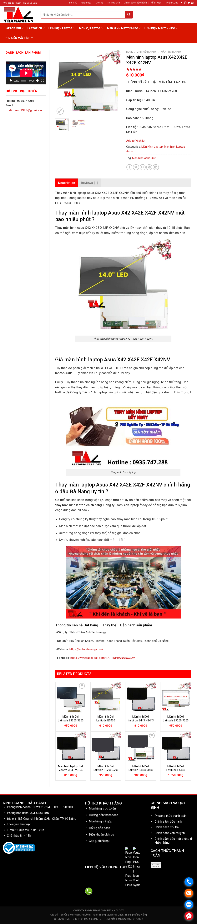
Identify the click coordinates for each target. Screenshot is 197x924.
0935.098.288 (63, 807)
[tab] (66, 182)
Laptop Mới (13, 28)
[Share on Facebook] (129, 167)
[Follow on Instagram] (185, 3)
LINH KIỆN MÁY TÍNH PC (159, 28)
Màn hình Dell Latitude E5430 (105, 718)
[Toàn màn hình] (42, 80)
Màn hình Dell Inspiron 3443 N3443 (141, 718)
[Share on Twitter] (136, 167)
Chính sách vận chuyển (170, 833)
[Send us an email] (192, 3)
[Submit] (129, 15)
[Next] (114, 82)
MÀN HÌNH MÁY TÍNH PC (122, 28)
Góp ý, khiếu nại (99, 841)
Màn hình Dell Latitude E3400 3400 (141, 768)
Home (129, 51)
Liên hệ (99, 2)
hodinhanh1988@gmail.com (25, 110)
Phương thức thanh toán (170, 816)
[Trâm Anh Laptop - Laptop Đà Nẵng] (19, 14)
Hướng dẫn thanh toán (103, 815)
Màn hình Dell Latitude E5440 (175, 768)
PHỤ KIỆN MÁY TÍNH (17, 37)
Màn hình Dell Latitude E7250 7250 (176, 718)
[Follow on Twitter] (189, 3)
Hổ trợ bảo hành (99, 828)
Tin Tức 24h (113, 2)
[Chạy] (11, 80)
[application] (26, 72)
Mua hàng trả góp (100, 821)
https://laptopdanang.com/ (86, 649)
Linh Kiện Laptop (60, 28)
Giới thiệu (86, 2)
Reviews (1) (89, 183)
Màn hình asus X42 (144, 158)
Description (66, 183)
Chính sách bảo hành (135, 2)
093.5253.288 (39, 813)
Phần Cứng (172, 2)
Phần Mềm (156, 2)
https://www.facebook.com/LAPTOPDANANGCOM (102, 658)
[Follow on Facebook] (182, 3)
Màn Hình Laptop (171, 51)
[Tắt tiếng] (37, 80)
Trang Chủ (71, 2)
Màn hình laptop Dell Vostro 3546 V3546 (70, 768)
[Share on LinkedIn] (156, 167)
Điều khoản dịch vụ (101, 834)
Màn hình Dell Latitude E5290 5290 (106, 768)
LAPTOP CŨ (35, 28)
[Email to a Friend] (143, 167)
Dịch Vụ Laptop (90, 28)
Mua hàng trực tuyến (102, 808)
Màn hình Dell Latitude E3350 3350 (70, 718)
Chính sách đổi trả (167, 827)
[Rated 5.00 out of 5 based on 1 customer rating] (158, 69)
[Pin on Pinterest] (149, 167)
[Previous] (61, 82)
